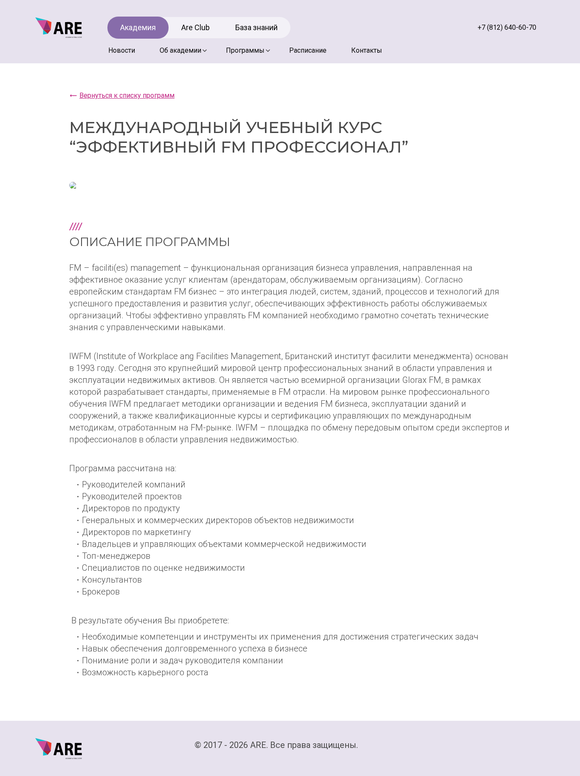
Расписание (308, 50)
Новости (121, 50)
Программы (245, 50)
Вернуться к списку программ (127, 95)
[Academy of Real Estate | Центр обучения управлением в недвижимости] (58, 27)
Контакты (366, 50)
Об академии (180, 50)
